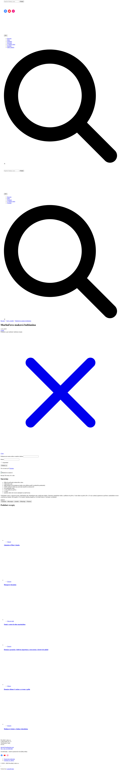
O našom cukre (11, 44)
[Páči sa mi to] (1, 471)
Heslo (2, 459)
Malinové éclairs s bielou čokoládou (16, 729)
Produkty (9, 41)
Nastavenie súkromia (9, 759)
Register (11, 468)
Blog (8, 40)
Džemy (9, 686)
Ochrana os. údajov (9, 760)
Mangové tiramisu (10, 585)
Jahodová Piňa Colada (12, 545)
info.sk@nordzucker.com (7, 747)
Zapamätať (5, 462)
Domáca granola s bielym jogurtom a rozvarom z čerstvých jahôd (26, 649)
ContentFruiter (10, 769)
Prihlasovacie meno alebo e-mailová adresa (12, 456)
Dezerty (9, 581)
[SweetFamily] (11, 7)
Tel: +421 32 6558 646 (7, 749)
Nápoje (9, 542)
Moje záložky (10, 47)
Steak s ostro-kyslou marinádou (14, 624)
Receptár (9, 43)
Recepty (9, 38)
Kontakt (9, 46)
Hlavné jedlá (10, 621)
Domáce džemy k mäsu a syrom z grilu (17, 689)
